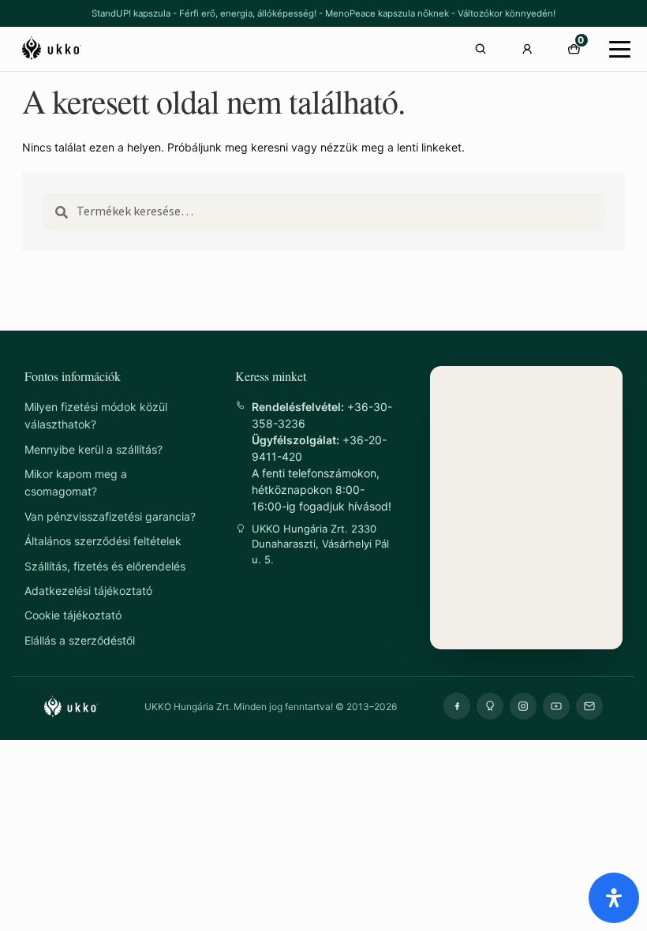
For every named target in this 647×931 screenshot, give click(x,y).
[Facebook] (456, 706)
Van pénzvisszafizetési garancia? (110, 516)
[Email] (589, 706)
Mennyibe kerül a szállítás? (93, 449)
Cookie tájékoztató (73, 615)
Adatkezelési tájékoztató (88, 590)
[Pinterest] (490, 706)
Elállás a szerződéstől (79, 640)
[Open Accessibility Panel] (614, 898)
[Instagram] (523, 706)
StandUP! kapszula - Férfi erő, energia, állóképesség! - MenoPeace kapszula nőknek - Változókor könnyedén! (323, 13)
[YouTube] (556, 706)
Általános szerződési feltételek (102, 541)
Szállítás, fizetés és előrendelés (104, 566)
